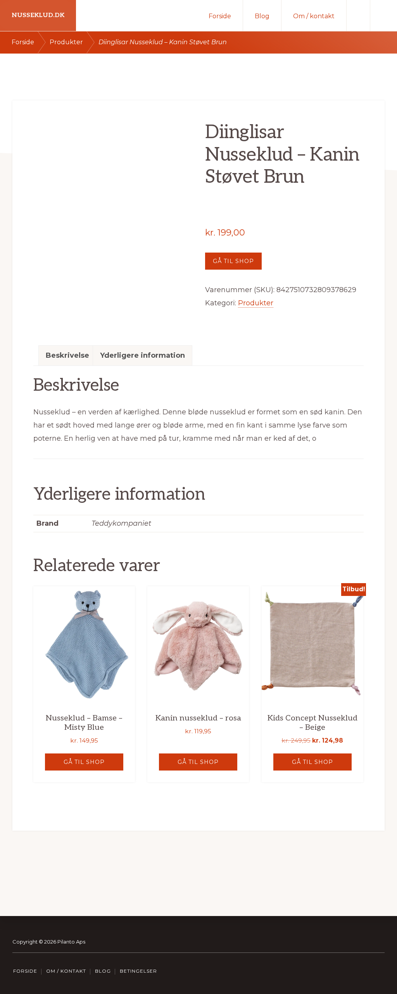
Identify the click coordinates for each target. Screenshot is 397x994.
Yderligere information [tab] (142, 355)
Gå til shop (233, 261)
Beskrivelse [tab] (67, 355)
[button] (383, 15)
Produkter (66, 42)
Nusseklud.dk (38, 15)
